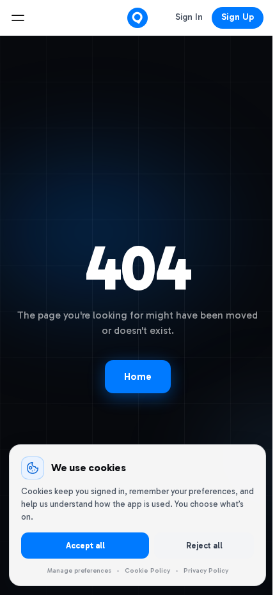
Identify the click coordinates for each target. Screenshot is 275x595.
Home (138, 376)
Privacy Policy (206, 570)
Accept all (85, 545)
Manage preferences (79, 571)
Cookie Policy (147, 570)
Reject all (204, 545)
